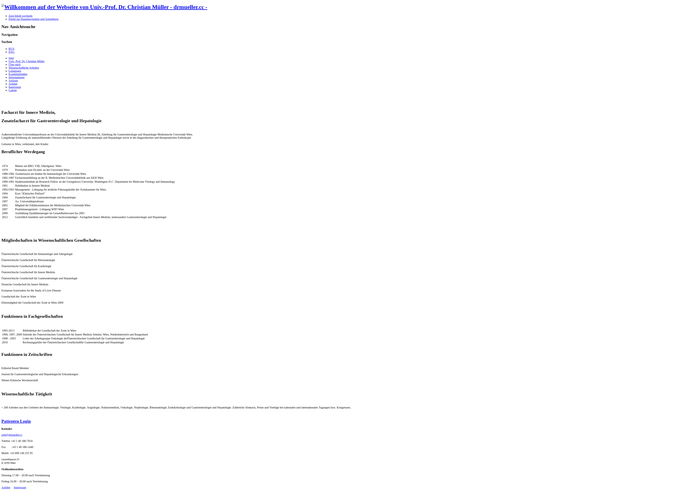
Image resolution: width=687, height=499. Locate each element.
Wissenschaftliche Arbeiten (24, 67)
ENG (12, 51)
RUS (11, 48)
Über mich (15, 64)
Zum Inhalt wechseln (20, 15)
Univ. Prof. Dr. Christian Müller (27, 61)
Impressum (15, 87)
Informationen (17, 77)
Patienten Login (16, 421)
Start (11, 58)
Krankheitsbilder (18, 74)
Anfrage (13, 80)
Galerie (13, 90)
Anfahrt (13, 83)
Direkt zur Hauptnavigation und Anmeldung (34, 19)
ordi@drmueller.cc (11, 434)
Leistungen (15, 70)
